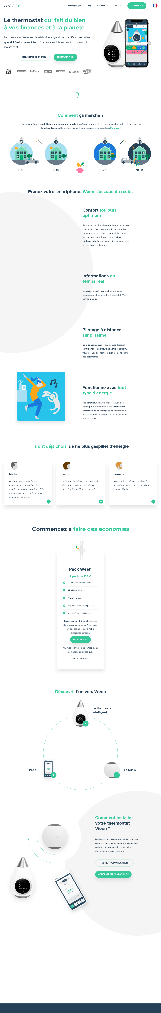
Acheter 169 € (80, 658)
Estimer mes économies (34, 57)
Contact (117, 6)
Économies (102, 6)
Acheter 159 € (80, 639)
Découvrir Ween (65, 57)
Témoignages (74, 6)
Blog (89, 6)
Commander (136, 6)
